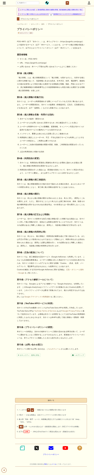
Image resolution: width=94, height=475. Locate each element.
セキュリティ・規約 (37, 24)
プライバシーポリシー (51, 454)
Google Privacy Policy (71, 311)
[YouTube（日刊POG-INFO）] (65, 448)
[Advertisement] (51, 380)
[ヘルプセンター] (79, 448)
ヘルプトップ (79, 355)
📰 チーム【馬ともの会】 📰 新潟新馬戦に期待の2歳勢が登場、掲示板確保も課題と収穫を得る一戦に (51, 10)
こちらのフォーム (53, 349)
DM (45, 464)
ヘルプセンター (22, 24)
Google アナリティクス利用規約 (37, 297)
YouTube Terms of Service (45, 311)
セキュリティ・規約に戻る (29, 355)
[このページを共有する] (4, 470)
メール (53, 464)
